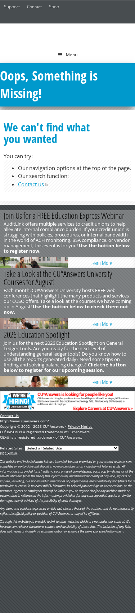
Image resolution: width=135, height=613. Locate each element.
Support (12, 7)
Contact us (31, 184)
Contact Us (9, 415)
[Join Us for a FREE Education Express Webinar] (34, 262)
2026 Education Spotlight (36, 334)
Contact (34, 7)
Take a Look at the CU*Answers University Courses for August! (58, 278)
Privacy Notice (80, 426)
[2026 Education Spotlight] (34, 381)
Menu (71, 55)
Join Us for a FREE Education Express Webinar (64, 215)
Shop (54, 7)
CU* (68, 35)
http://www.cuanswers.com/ (24, 420)
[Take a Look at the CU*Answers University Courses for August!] (34, 323)
